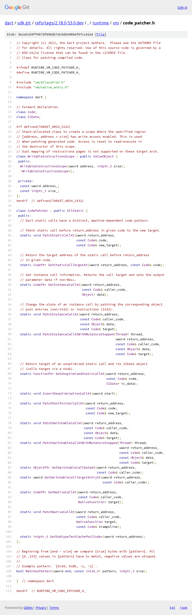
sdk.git (24, 23)
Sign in (182, 7)
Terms (54, 607)
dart (9, 23)
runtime (100, 23)
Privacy (41, 607)
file (100, 34)
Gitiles (28, 607)
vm (116, 23)
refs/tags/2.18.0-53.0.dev (59, 23)
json (183, 607)
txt (172, 607)
